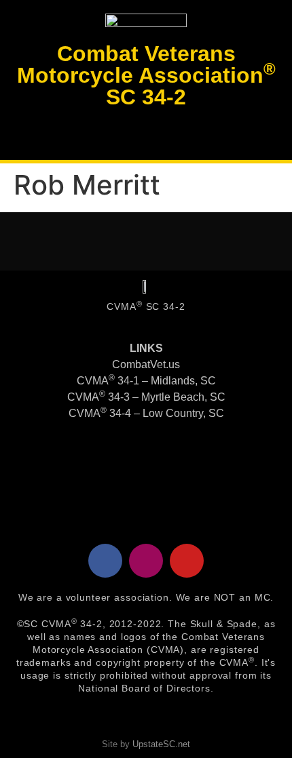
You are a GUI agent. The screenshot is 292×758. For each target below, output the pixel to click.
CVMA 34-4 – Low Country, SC (146, 413)
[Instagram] (146, 561)
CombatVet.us (146, 364)
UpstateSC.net (161, 744)
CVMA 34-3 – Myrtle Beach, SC (146, 397)
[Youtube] (187, 561)
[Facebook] (105, 561)
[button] (146, 134)
